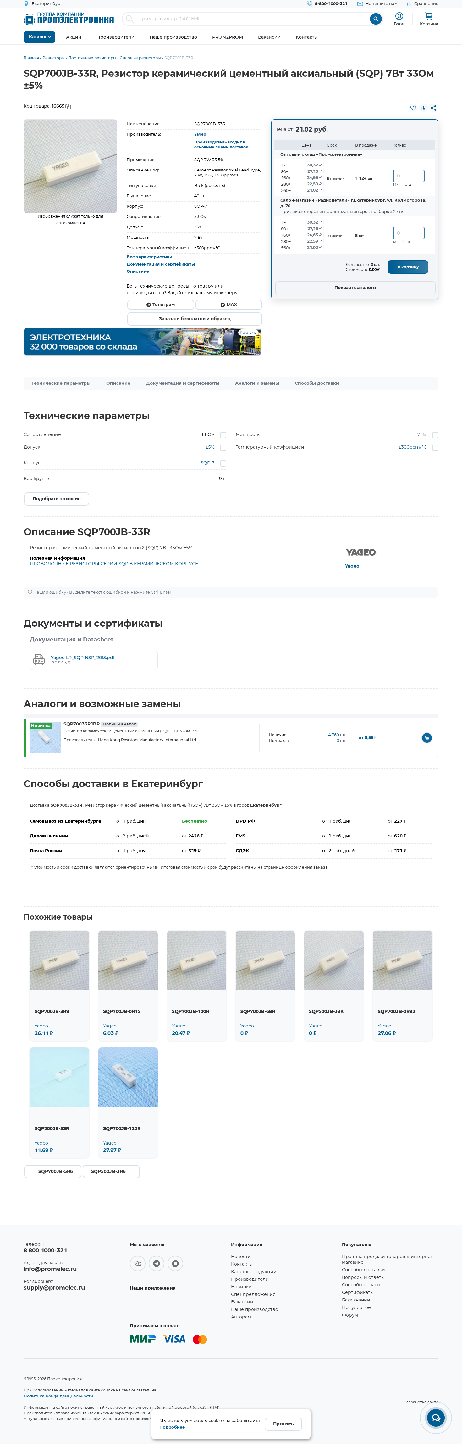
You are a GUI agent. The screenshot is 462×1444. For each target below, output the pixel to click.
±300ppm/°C (413, 447)
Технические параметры (61, 383)
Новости (241, 1257)
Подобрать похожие (57, 499)
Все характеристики (149, 257)
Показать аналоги (355, 288)
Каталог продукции (254, 1272)
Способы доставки (317, 383)
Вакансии (242, 1302)
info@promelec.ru (50, 1269)
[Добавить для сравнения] (423, 108)
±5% (210, 447)
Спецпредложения (253, 1294)
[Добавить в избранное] (413, 108)
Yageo (200, 134)
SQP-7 (208, 463)
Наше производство (254, 1309)
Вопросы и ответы (363, 1277)
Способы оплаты (361, 1285)
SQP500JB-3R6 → (111, 1171)
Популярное (356, 1308)
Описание (138, 272)
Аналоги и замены (257, 383)
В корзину (408, 267)
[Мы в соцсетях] (138, 1263)
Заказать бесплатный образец (195, 319)
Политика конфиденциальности (58, 1395)
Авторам (241, 1317)
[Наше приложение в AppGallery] (178, 1306)
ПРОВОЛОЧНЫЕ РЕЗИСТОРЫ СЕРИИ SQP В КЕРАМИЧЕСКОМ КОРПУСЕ (114, 564)
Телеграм (163, 305)
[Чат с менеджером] (436, 1418)
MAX (232, 305)
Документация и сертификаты (161, 264)
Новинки (241, 1287)
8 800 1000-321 (45, 1251)
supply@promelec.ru (54, 1288)
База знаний (356, 1300)
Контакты (242, 1264)
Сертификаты (358, 1292)
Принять (283, 1424)
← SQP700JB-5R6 (53, 1171)
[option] (70, 166)
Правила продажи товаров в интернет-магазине (388, 1260)
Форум (350, 1315)
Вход (399, 23)
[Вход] (399, 16)
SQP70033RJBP (99, 724)
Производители (250, 1279)
